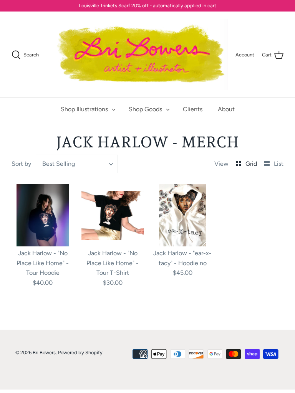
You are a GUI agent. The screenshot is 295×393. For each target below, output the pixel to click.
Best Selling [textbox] (58, 163)
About (226, 109)
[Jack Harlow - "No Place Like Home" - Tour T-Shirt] (112, 215)
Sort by (21, 163)
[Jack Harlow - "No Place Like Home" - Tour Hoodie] (43, 215)
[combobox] (77, 164)
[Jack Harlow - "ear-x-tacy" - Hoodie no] (182, 215)
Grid (252, 163)
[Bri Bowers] (140, 54)
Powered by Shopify (80, 352)
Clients (192, 109)
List (278, 163)
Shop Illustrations (84, 109)
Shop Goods (145, 109)
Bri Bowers (44, 352)
